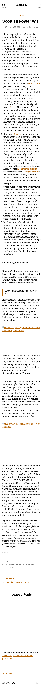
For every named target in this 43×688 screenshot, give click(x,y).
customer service (17, 562)
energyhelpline (12, 564)
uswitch (34, 564)
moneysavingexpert (27, 169)
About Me (6, 673)
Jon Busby (21, 5)
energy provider (31, 562)
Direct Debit (34, 83)
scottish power (24, 564)
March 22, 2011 (14, 27)
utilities (8, 567)
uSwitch (17, 134)
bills (7, 562)
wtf (13, 567)
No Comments (32, 27)
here (12, 107)
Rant (21, 15)
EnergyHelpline (31, 172)
